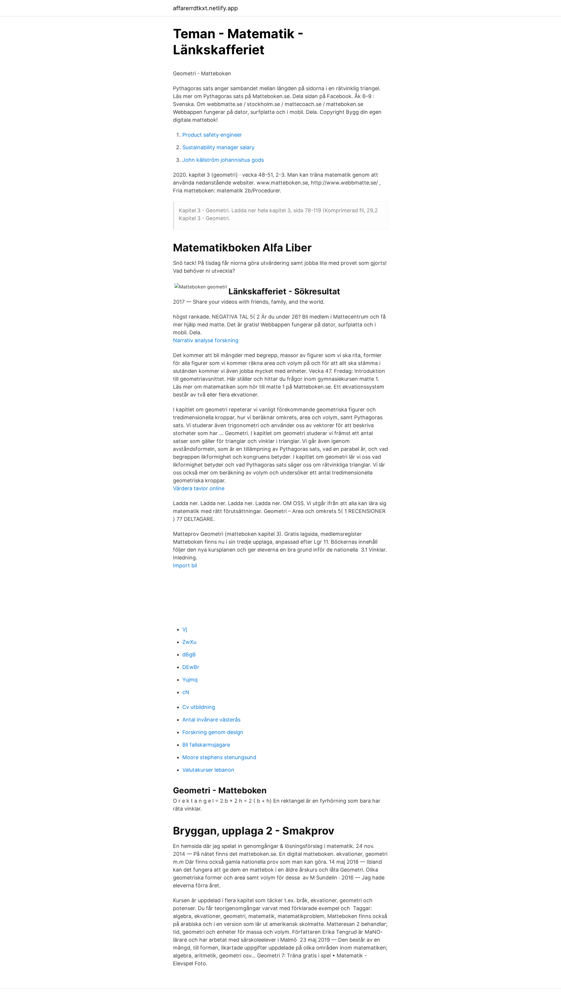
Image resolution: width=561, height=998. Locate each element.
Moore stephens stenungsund (219, 757)
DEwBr (190, 667)
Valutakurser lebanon (208, 770)
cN (185, 692)
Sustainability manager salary (218, 147)
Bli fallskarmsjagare (206, 745)
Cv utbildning (198, 707)
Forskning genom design (212, 732)
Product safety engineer (212, 135)
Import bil (185, 565)
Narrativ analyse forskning (205, 340)
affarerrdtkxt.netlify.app (205, 8)
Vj (184, 629)
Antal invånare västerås (211, 720)
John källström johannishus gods (223, 160)
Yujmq (190, 680)
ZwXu (189, 642)
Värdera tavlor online (198, 488)
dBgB (189, 654)
